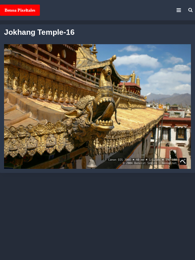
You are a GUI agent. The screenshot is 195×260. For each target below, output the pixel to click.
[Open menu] (178, 10)
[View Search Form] (190, 10)
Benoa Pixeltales (20, 10)
